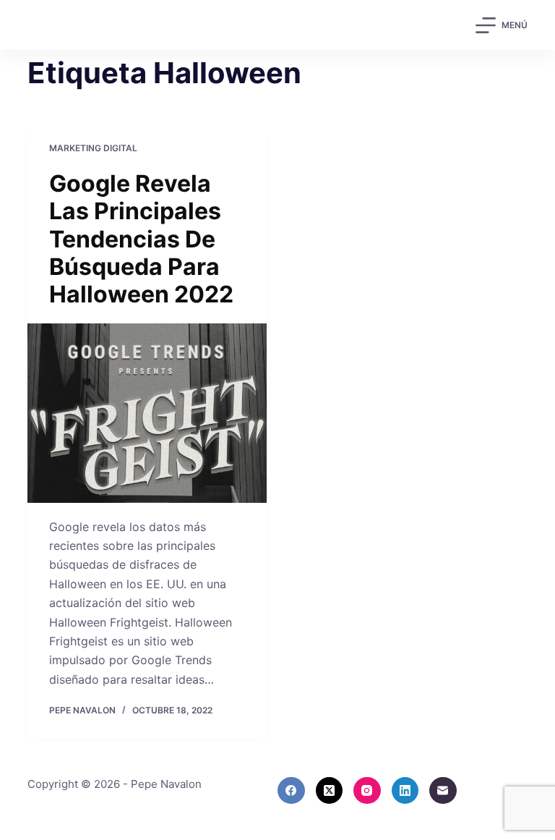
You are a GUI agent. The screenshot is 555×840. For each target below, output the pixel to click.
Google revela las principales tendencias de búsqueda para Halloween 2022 (141, 239)
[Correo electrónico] (443, 791)
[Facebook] (291, 791)
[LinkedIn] (405, 791)
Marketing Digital (93, 148)
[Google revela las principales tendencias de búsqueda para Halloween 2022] (147, 413)
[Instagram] (367, 791)
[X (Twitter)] (329, 791)
